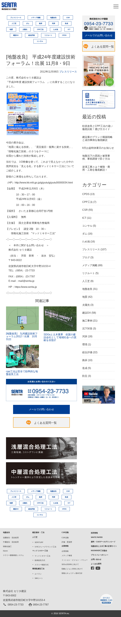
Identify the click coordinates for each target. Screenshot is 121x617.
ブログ (86, 257)
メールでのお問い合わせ (98, 35)
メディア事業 (67, 555)
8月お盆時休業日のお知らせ (98, 148)
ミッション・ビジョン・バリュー (75, 560)
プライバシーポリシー (99, 555)
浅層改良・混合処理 (11, 538)
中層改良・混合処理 (11, 542)
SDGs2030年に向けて (70, 564)
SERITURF (39, 542)
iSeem (5, 551)
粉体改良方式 (40, 560)
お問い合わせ (96, 559)
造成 (66, 23)
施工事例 (87, 320)
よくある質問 (96, 564)
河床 (53, 23)
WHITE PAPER (97, 537)
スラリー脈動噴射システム (13, 555)
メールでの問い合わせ (41, 409)
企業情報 (65, 551)
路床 (40, 23)
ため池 (55, 29)
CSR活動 (65, 538)
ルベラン (38, 574)
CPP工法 (40, 29)
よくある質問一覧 (45, 422)
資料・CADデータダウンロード (103, 542)
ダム (27, 23)
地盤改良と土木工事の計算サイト (104, 546)
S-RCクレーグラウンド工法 (45, 547)
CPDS (64, 35)
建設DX (16, 35)
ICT (69, 29)
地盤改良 (53, 17)
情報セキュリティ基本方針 (72, 573)
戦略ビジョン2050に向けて (72, 569)
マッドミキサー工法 (42, 556)
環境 (84, 344)
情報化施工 (7, 546)
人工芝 (14, 23)
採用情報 (94, 533)
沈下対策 (87, 328)
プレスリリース (15, 17)
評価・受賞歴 (67, 542)
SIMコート (39, 578)
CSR (68, 17)
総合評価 (31, 35)
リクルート (48, 35)
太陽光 (25, 29)
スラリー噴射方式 (42, 565)
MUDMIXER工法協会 (99, 550)
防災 (84, 376)
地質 (11, 29)
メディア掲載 (35, 17)
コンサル (40, 41)
